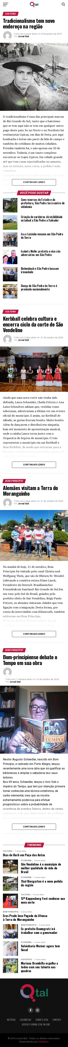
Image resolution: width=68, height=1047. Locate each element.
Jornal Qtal (23, 36)
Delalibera (43, 1041)
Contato (57, 1019)
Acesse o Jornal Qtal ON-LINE (36, 1024)
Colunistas (25, 1019)
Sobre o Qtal (42, 1019)
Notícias (11, 1019)
